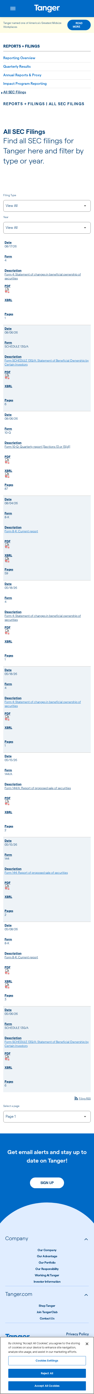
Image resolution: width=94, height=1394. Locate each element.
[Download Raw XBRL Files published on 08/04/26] (7, 560)
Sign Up (47, 1183)
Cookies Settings (47, 1360)
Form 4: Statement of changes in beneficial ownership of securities (43, 276)
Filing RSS (82, 1098)
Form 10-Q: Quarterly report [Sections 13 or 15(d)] (37, 446)
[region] (47, 1365)
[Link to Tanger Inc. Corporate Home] (47, 8)
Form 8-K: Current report (21, 531)
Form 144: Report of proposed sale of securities (36, 872)
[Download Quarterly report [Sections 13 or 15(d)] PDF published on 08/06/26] (7, 461)
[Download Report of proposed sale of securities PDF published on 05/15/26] (7, 802)
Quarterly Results (17, 66)
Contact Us (47, 1318)
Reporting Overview (19, 58)
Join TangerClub (47, 1312)
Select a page (11, 1106)
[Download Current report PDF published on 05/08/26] (7, 972)
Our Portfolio (47, 1262)
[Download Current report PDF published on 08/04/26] (7, 546)
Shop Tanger (47, 1305)
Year (5, 217)
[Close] (87, 1344)
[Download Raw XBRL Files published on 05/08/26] (7, 986)
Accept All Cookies (47, 1385)
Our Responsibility (46, 1269)
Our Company (47, 1250)
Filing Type (9, 195)
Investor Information (47, 1281)
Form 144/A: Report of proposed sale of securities (38, 788)
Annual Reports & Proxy (22, 75)
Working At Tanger (47, 1275)
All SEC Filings (14, 92)
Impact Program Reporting (25, 83)
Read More (77, 25)
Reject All (47, 1373)
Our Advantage (47, 1256)
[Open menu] (13, 8)
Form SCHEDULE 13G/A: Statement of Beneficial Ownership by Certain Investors (47, 362)
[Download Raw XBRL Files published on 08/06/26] (7, 475)
